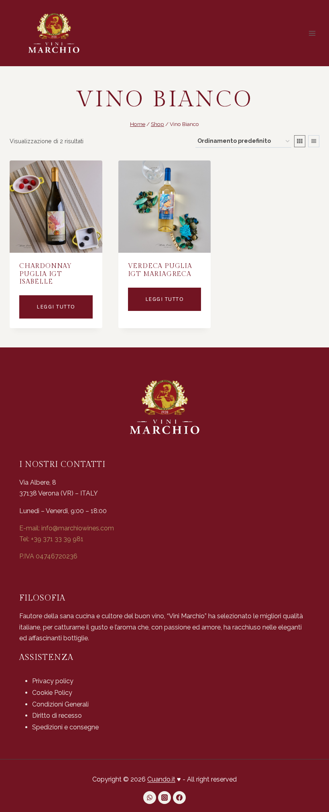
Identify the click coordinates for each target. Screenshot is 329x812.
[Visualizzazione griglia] (299, 141)
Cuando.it (161, 779)
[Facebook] (179, 797)
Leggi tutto (56, 306)
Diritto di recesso (57, 715)
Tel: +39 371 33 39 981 (51, 539)
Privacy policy (52, 681)
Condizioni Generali (60, 704)
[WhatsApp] (149, 797)
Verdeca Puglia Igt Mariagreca (160, 270)
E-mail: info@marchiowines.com (66, 528)
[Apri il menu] (312, 33)
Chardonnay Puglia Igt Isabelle (45, 273)
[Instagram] (164, 797)
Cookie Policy (52, 692)
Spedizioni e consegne (65, 727)
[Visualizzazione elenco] (313, 141)
